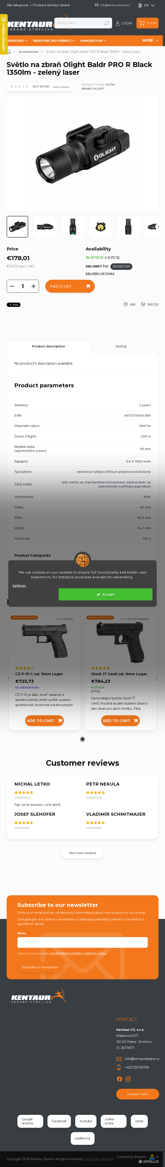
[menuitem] (18, 40)
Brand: (93, 88)
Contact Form (137, 1094)
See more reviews (82, 853)
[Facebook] (119, 1078)
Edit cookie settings (98, 1159)
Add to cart (60, 286)
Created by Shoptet (132, 1157)
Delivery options (100, 273)
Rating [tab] (121, 346)
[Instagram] (128, 1078)
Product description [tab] (48, 346)
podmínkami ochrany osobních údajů (78, 953)
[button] (82, 739)
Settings (19, 585)
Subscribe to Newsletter (40, 967)
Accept (108, 594)
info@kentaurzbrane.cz (142, 1059)
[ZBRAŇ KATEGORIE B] (44, 642)
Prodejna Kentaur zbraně (51, 5)
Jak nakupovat (17, 5)
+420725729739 (137, 1067)
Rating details (61, 86)
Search (106, 23)
